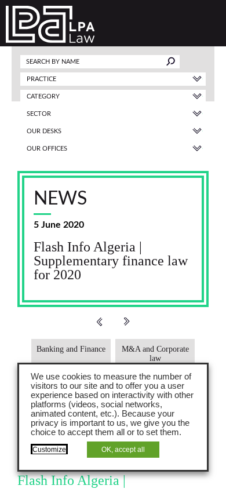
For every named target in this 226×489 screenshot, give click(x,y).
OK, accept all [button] (123, 450)
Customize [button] (49, 450)
